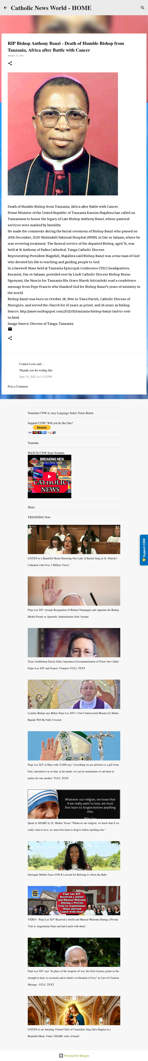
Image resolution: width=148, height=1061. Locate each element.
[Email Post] (10, 330)
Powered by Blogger (76, 1055)
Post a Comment (18, 386)
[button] (10, 63)
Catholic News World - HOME (51, 7)
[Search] (142, 7)
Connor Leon (27, 364)
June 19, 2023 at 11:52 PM (35, 376)
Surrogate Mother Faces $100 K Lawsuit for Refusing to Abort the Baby (67, 874)
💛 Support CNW (144, 550)
